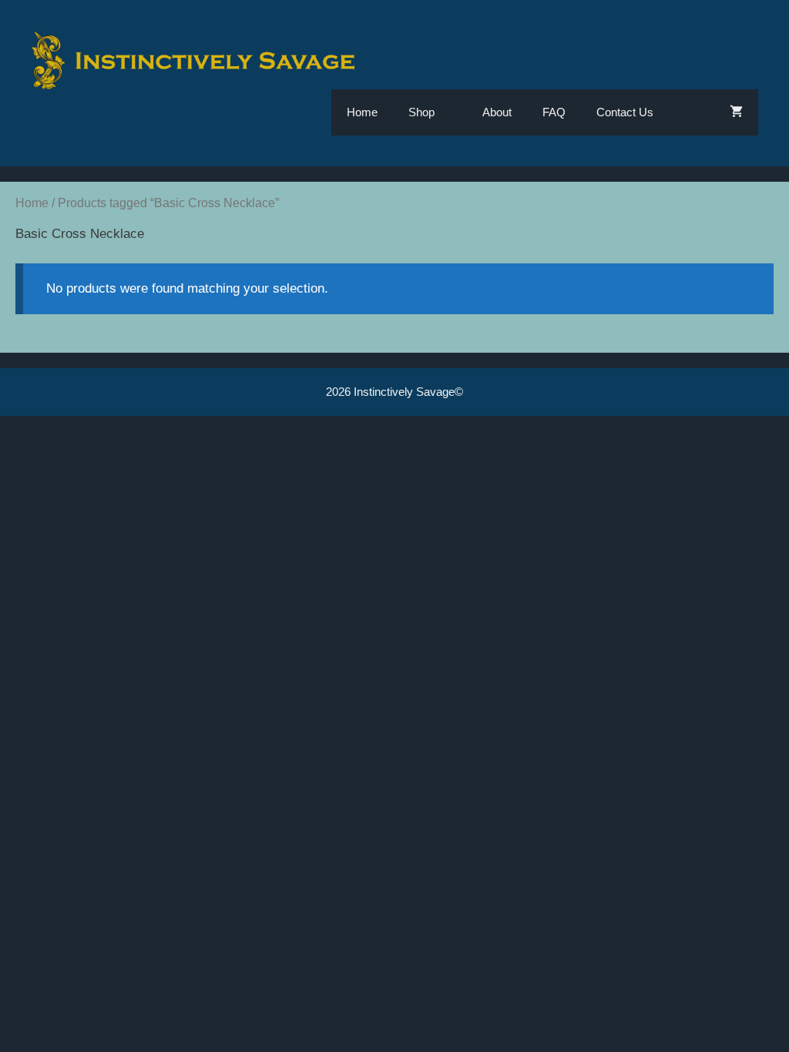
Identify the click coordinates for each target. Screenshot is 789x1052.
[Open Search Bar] (691, 112)
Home (362, 112)
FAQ (554, 112)
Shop (421, 112)
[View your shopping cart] (736, 112)
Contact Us (624, 112)
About (497, 112)
